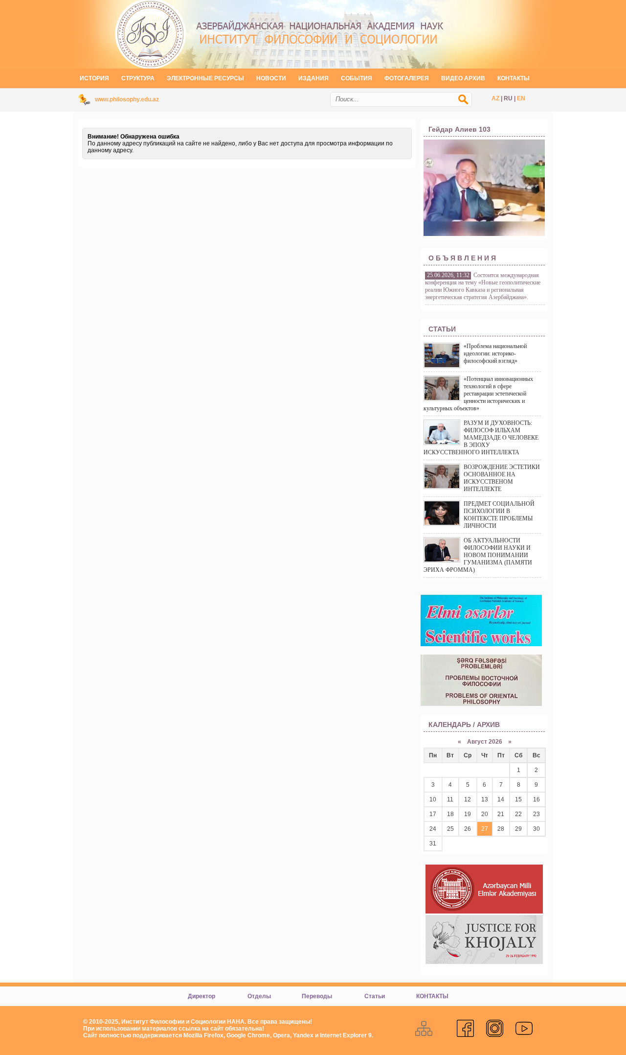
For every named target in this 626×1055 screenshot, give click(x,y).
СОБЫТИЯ (356, 78)
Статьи (374, 996)
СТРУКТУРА (138, 78)
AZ (495, 98)
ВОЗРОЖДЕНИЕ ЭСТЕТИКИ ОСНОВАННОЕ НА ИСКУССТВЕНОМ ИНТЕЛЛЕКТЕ (502, 478)
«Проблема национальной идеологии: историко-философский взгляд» (495, 353)
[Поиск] (468, 104)
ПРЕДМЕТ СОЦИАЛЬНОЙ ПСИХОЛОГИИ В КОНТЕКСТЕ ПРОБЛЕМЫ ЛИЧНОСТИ (499, 514)
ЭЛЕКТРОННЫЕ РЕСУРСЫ (205, 78)
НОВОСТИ (271, 78)
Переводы (317, 996)
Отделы (259, 996)
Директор (201, 996)
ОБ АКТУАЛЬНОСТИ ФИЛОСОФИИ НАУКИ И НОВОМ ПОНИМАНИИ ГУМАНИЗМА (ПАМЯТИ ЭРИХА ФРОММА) (478, 555)
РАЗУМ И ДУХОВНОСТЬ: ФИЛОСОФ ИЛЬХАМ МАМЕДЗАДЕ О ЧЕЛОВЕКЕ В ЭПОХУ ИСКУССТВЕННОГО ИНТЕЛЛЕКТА (481, 438)
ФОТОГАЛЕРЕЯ (406, 78)
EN (521, 98)
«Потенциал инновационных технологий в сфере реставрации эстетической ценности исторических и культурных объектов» (478, 393)
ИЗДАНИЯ (313, 78)
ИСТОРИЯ (94, 78)
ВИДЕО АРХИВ (463, 78)
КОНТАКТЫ (513, 78)
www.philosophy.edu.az (127, 99)
